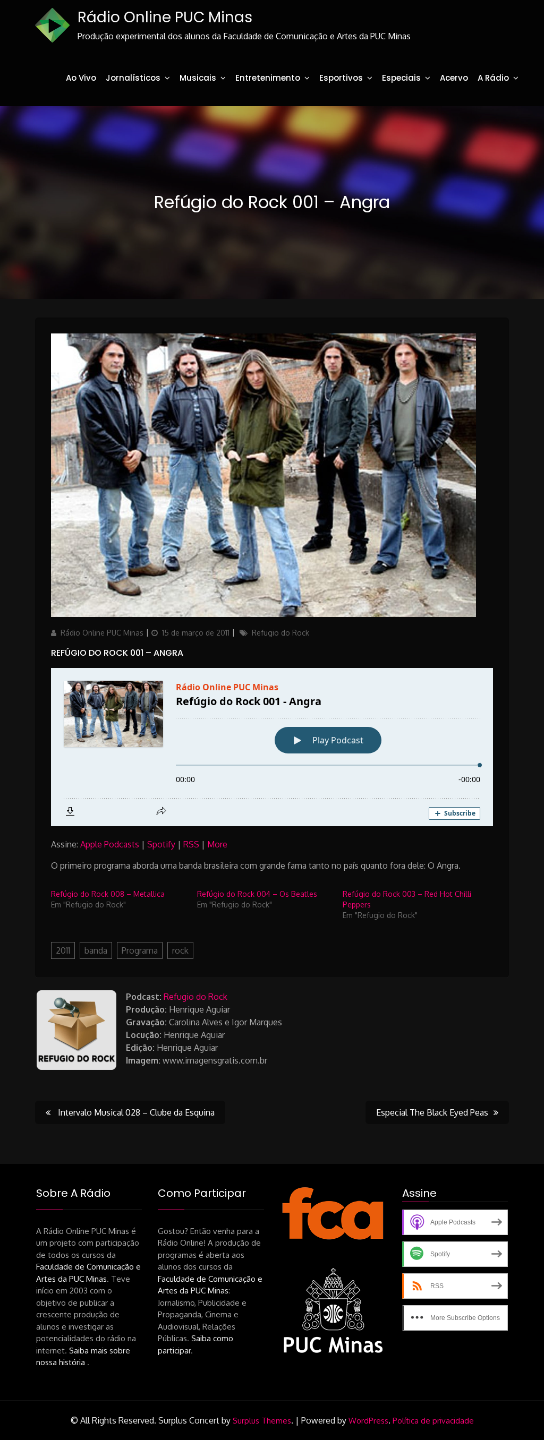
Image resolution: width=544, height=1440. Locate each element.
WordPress (368, 1421)
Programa (140, 950)
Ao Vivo (81, 77)
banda (95, 950)
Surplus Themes (262, 1421)
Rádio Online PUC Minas (165, 17)
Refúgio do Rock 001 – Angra (117, 653)
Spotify (161, 844)
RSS (191, 844)
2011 (63, 950)
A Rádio (493, 77)
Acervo (454, 77)
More (217, 844)
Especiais (401, 77)
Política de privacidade (433, 1421)
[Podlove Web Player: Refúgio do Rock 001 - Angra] (272, 747)
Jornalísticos (133, 77)
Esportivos (341, 77)
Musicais (198, 77)
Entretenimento (267, 77)
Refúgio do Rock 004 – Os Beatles (257, 893)
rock (180, 950)
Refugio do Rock (280, 632)
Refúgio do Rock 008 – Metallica (108, 893)
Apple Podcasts (109, 844)
